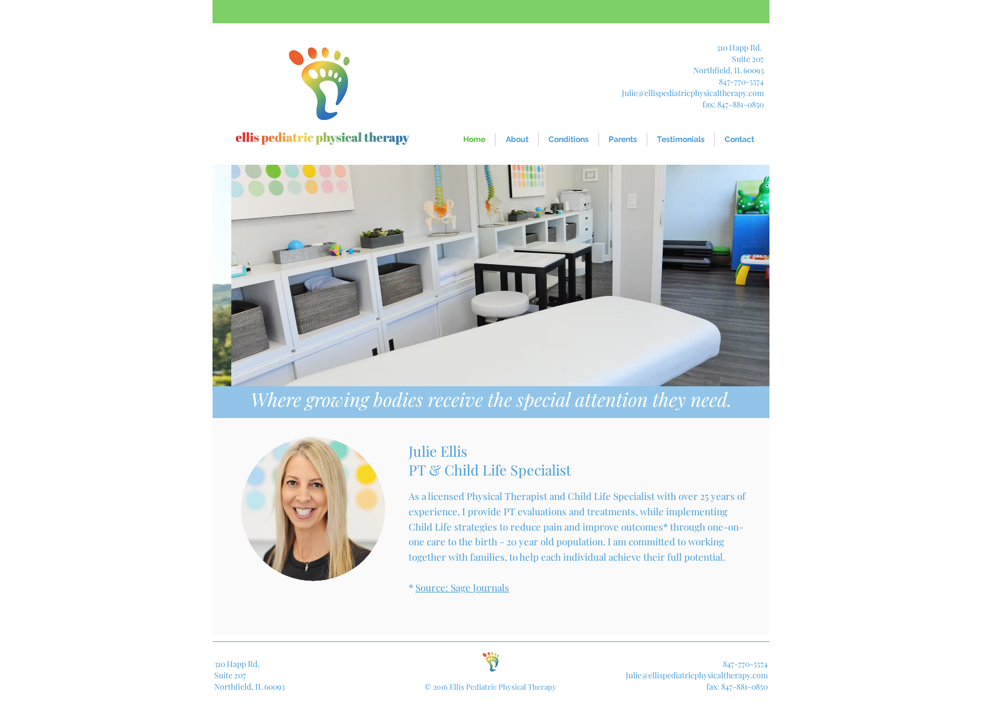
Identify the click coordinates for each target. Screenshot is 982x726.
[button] (623, 139)
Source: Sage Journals (462, 587)
